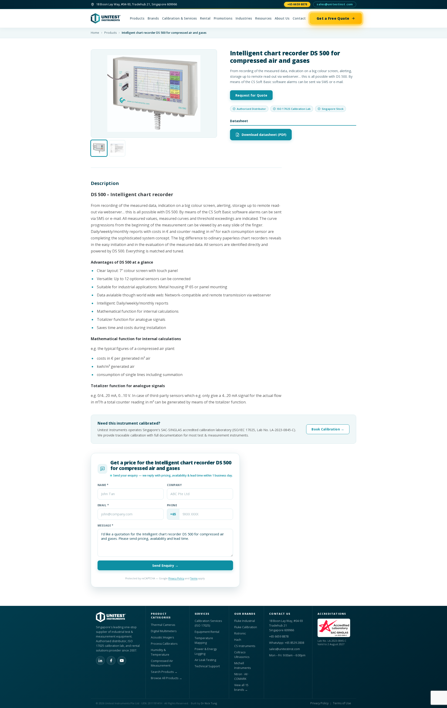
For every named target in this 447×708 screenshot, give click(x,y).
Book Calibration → (328, 429)
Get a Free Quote (333, 18)
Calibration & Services (179, 18)
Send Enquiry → (165, 565)
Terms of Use (342, 703)
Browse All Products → (166, 678)
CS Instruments (244, 646)
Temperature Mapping (204, 640)
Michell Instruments (242, 665)
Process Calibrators (164, 644)
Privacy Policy (176, 578)
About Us (282, 18)
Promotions (223, 18)
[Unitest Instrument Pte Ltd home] (108, 18)
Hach (237, 640)
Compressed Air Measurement (162, 663)
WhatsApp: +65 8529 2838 (286, 643)
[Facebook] (111, 660)
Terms (193, 578)
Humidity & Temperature (160, 652)
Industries (244, 18)
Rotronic (240, 633)
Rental (205, 18)
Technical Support (207, 666)
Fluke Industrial (244, 621)
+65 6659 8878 (297, 4)
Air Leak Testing (205, 660)
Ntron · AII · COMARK (241, 676)
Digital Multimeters (163, 631)
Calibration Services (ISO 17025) (208, 623)
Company (174, 485)
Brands (153, 18)
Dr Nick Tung (209, 703)
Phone (172, 505)
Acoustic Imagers (162, 637)
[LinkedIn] (100, 660)
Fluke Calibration (245, 627)
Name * (103, 485)
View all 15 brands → (241, 687)
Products (137, 18)
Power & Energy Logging (206, 651)
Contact (299, 18)
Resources (263, 18)
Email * (103, 505)
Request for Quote (251, 95)
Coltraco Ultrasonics (241, 654)
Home (95, 33)
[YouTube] (121, 660)
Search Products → (164, 672)
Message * (105, 525)
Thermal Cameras (163, 625)
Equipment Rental (207, 632)
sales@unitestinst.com (335, 4)
